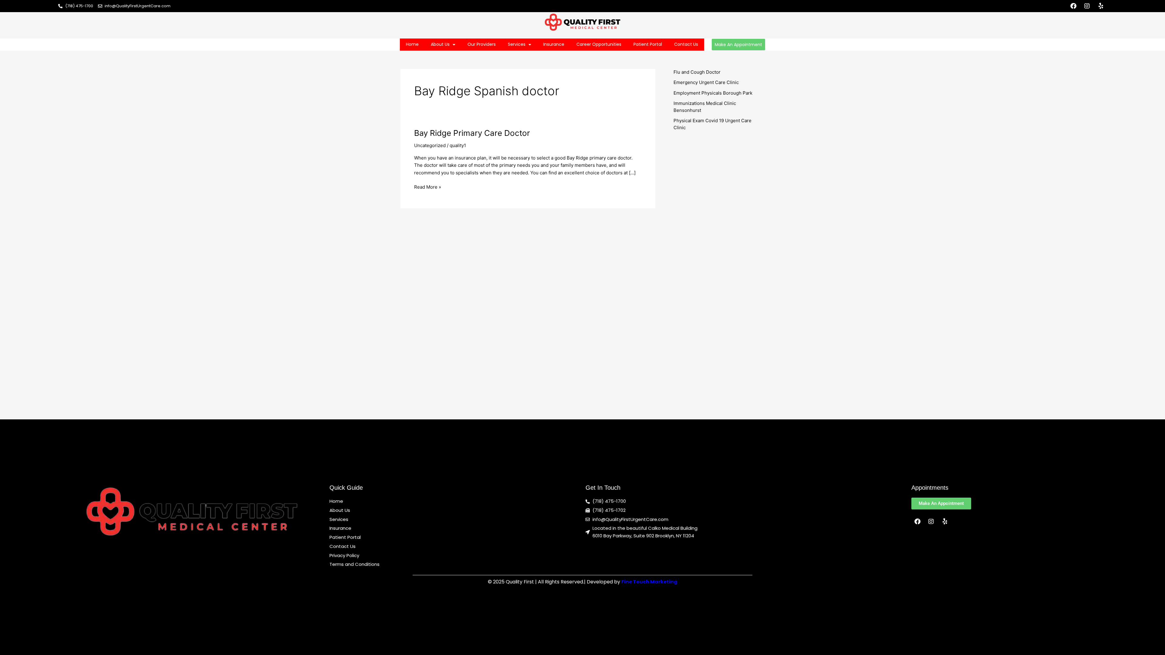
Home (412, 44)
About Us (440, 44)
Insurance (553, 44)
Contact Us (686, 44)
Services (516, 44)
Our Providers (482, 44)
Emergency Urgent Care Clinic (706, 82)
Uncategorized (430, 145)
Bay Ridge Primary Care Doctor (472, 133)
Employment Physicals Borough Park (713, 93)
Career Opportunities (598, 44)
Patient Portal (647, 44)
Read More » (427, 186)
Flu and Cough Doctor (697, 72)
